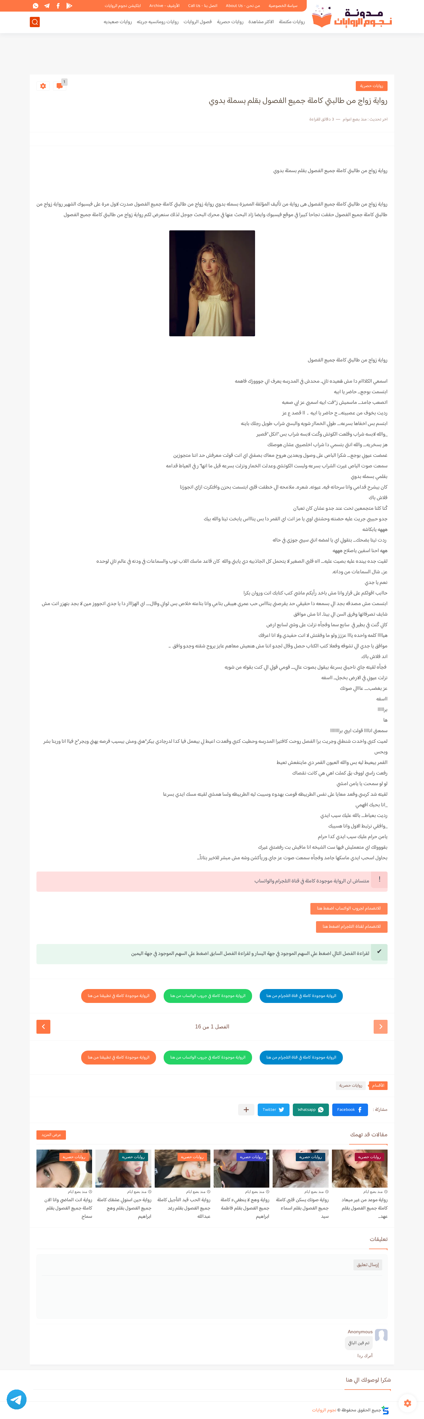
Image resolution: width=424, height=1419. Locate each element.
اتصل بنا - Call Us (202, 6)
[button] (350, 1110)
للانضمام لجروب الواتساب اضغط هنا (349, 909)
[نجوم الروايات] (352, 16)
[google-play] (69, 5)
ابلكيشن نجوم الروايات (123, 6)
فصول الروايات (198, 22)
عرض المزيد (51, 1135)
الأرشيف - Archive (164, 6)
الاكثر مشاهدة (261, 22)
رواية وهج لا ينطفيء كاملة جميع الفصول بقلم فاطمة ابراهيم (245, 1208)
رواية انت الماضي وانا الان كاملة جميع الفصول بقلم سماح (68, 1208)
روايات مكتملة (292, 22)
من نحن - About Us (243, 6)
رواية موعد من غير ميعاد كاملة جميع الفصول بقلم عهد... (365, 1208)
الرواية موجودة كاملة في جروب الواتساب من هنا (207, 996)
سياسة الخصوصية (283, 6)
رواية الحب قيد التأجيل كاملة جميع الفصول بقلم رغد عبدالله (183, 1208)
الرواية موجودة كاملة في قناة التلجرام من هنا (301, 996)
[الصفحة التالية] (43, 1027)
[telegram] (47, 5)
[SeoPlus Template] (385, 1410)
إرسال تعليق (368, 1265)
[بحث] (35, 22)
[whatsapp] (35, 5)
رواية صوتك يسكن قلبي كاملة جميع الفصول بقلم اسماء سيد (302, 1208)
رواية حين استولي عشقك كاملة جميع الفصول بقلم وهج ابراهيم (124, 1208)
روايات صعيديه (118, 22)
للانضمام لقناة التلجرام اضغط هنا (352, 927)
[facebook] (58, 5)
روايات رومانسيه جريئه (158, 22)
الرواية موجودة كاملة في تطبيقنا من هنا (118, 996)
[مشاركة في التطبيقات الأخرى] (246, 1109)
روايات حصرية (230, 22)
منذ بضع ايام (373, 1191)
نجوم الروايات (324, 1410)
